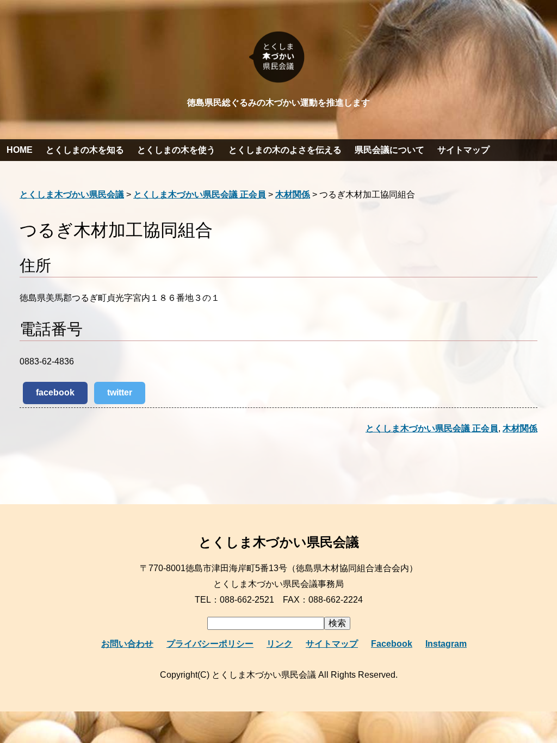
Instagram (446, 643)
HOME (20, 149)
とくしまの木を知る (85, 149)
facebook (55, 392)
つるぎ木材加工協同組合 (116, 230)
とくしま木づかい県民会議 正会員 (432, 428)
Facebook (391, 643)
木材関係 (520, 428)
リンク (280, 643)
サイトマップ (463, 149)
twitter (119, 392)
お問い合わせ (127, 643)
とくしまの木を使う (176, 149)
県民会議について (389, 149)
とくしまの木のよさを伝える (285, 149)
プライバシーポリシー (209, 643)
